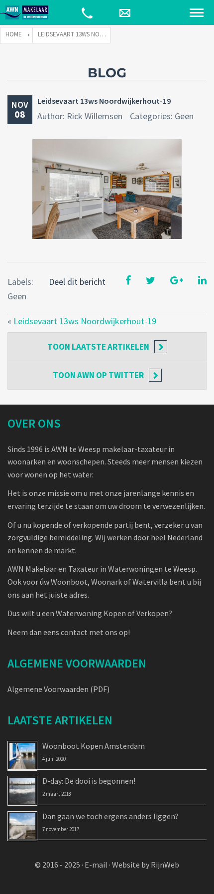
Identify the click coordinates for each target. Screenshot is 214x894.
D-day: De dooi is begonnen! (88, 781)
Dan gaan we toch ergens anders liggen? (110, 816)
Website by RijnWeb (145, 865)
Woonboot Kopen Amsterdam (93, 746)
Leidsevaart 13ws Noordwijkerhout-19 (104, 101)
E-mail (96, 865)
